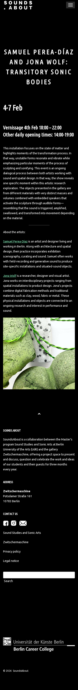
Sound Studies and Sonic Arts (22, 532)
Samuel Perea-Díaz (15, 241)
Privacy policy (12, 551)
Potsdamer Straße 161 (17, 496)
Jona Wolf (9, 275)
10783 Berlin (11, 501)
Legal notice (11, 561)
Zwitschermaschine (15, 542)
